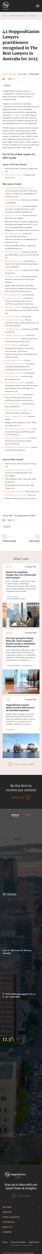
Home (5, 16)
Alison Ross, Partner (12, 200)
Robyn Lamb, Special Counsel (16, 438)
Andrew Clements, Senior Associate (18, 470)
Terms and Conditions (18, 1242)
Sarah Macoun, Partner (13, 394)
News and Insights (17, 16)
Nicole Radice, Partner (13, 373)
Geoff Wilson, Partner (13, 276)
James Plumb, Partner (13, 307)
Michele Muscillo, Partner (14, 364)
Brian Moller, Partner (12, 233)
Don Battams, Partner (13, 270)
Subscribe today (18, 797)
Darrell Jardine (15, 115)
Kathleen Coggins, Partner (15, 335)
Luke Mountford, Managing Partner (18, 188)
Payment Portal (34, 1242)
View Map (23, 1134)
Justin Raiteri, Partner (13, 329)
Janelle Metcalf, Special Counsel (17, 447)
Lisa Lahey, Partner (12, 345)
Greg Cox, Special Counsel (15, 416)
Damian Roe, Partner (13, 252)
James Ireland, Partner (13, 298)
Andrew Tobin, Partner (13, 206)
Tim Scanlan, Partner (12, 404)
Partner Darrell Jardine (13, 175)
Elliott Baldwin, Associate (14, 491)
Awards (7, 85)
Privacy (5, 1242)
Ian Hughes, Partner (12, 295)
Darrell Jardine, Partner (13, 261)
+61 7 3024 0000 (12, 997)
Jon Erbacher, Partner (13, 316)
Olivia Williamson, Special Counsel (18, 429)
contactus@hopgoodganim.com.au (20, 994)
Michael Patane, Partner (14, 360)
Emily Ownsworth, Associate (15, 495)
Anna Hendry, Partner (13, 215)
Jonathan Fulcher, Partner (14, 320)
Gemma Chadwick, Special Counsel (18, 410)
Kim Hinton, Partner (12, 338)
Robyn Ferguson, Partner (14, 382)
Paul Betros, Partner (12, 376)
